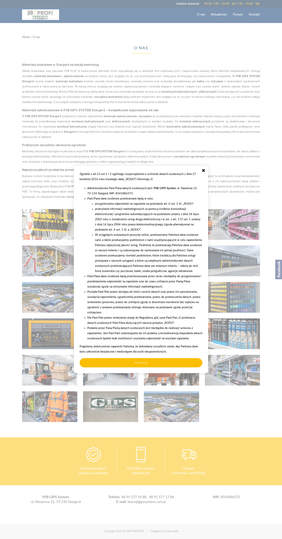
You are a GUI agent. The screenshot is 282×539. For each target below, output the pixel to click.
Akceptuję (141, 362)
